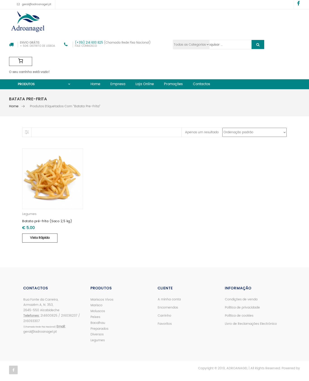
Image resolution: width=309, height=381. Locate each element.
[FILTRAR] (26, 132)
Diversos (97, 334)
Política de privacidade (242, 307)
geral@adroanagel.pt (36, 4)
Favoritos (165, 323)
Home (95, 84)
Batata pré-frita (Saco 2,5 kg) (47, 221)
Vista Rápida (40, 237)
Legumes (29, 214)
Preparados (99, 328)
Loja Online (144, 84)
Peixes (95, 317)
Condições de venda (241, 299)
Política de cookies (239, 315)
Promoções (173, 84)
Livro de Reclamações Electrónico (251, 323)
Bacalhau (97, 322)
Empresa (117, 84)
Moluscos (97, 311)
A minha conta (169, 299)
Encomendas (168, 307)
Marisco (96, 305)
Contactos (201, 84)
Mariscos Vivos (101, 299)
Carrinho (164, 315)
